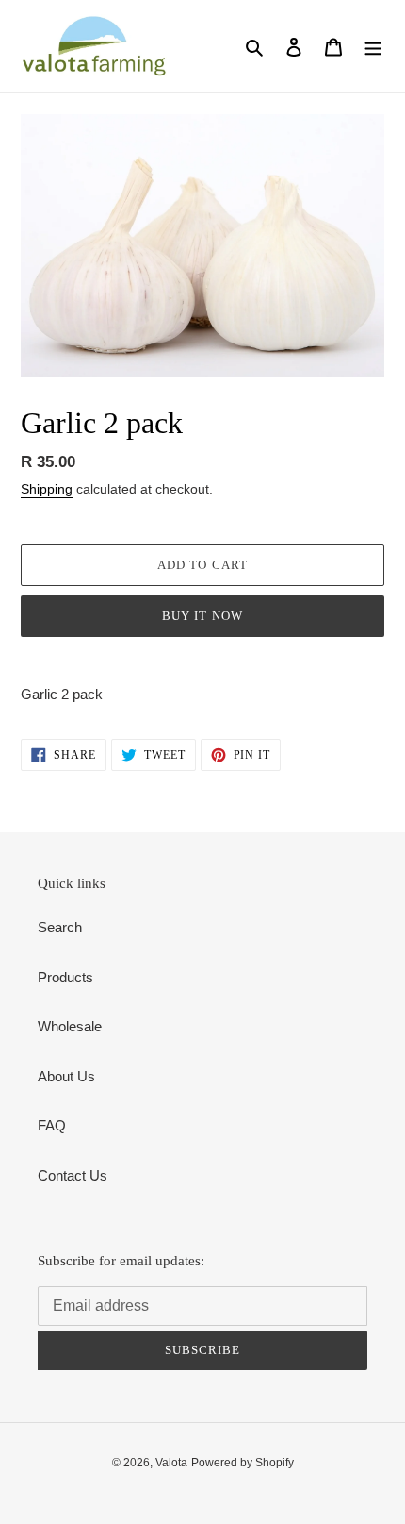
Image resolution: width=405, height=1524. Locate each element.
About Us (66, 1076)
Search (60, 927)
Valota (171, 1462)
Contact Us (72, 1175)
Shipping (47, 488)
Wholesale (70, 1026)
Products (65, 977)
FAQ (52, 1125)
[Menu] (373, 46)
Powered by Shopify (242, 1462)
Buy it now (202, 616)
